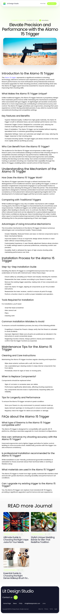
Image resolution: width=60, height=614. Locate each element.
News (15, 603)
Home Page (7, 603)
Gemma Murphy (45, 20)
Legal (55, 609)
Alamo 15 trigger (10, 77)
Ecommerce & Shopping (19, 20)
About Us (40, 609)
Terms (51, 609)
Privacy (46, 609)
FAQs (20, 603)
